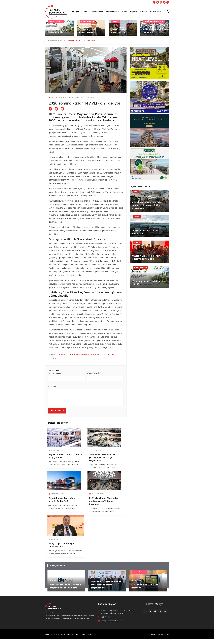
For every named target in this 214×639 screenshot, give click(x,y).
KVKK (166, 634)
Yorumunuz (52, 386)
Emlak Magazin (156, 11)
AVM (61, 41)
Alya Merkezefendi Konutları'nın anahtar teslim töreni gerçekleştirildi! (65, 584)
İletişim (160, 634)
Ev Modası (143, 11)
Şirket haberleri (99, 572)
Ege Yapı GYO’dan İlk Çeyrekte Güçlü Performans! (146, 586)
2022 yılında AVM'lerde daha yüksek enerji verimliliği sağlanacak (103, 457)
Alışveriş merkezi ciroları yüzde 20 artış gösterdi (65, 456)
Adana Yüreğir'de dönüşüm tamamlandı (123, 30)
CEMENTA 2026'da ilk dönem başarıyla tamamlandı (146, 257)
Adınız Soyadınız (55, 373)
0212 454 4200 (106, 617)
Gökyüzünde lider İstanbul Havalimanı (145, 232)
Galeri (124, 11)
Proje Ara (133, 11)
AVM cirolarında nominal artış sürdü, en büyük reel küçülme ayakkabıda (147, 205)
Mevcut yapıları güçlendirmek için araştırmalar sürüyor (88, 29)
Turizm (147, 21)
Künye (153, 634)
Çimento (137, 242)
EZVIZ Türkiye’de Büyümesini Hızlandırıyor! (104, 586)
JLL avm (53, 359)
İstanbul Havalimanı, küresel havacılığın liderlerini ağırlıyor (152, 29)
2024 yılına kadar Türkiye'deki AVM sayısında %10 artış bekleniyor (103, 501)
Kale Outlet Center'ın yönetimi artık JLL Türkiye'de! (63, 499)
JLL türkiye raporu (110, 354)
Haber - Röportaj (140, 267)
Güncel (84, 21)
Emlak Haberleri (97, 11)
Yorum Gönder (57, 411)
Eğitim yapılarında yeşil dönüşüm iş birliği (148, 283)
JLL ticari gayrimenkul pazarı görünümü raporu (85, 354)
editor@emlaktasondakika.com (112, 621)
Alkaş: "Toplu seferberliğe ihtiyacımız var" (61, 545)
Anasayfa (75, 11)
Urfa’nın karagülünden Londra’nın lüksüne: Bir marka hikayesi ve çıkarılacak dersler (57, 28)
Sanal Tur (85, 11)
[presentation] (163, 565)
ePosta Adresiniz (94, 373)
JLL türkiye (62, 354)
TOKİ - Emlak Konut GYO (122, 21)
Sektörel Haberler (112, 11)
